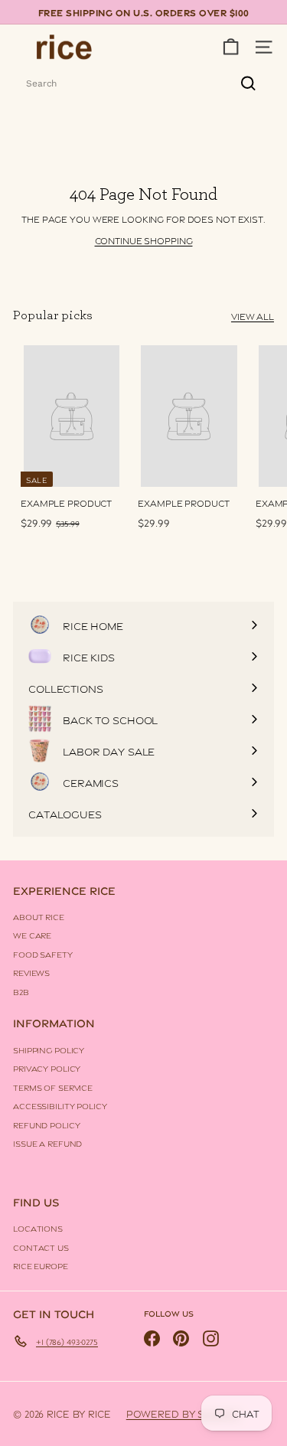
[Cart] (231, 47)
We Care (32, 934)
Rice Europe (40, 1265)
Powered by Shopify (183, 1413)
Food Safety (43, 953)
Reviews (31, 972)
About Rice (38, 916)
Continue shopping (144, 240)
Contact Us (41, 1247)
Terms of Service (53, 1087)
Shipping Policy (48, 1049)
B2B (21, 991)
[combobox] (143, 83)
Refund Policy (46, 1124)
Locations (38, 1227)
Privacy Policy (46, 1067)
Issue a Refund (47, 1143)
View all (252, 316)
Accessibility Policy (60, 1105)
